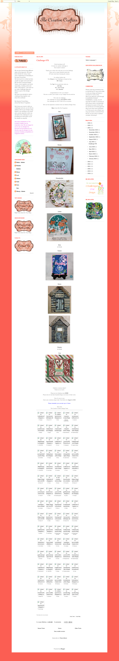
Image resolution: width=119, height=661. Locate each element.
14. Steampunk (66, 445)
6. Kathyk (40, 432)
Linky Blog (78, 616)
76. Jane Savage (40, 609)
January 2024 (93, 158)
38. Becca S (57, 508)
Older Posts (78, 628)
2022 (89, 164)
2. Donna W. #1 (49, 419)
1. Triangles (40, 419)
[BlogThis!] (66, 622)
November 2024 (93, 132)
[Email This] (65, 622)
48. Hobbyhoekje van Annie (57, 534)
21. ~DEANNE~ (40, 470)
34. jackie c (66, 495)
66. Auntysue (40, 583)
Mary (53, 108)
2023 (89, 161)
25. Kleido (74, 470)
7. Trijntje (49, 432)
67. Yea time (49, 583)
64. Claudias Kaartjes (66, 571)
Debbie (18, 169)
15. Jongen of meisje (74, 445)
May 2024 (92, 149)
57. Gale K (49, 558)
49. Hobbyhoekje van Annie (66, 534)
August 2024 (92, 139)
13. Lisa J (57, 445)
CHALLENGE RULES (28, 52)
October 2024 (93, 134)
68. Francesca (57, 583)
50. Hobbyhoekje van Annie (75, 534)
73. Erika (57, 596)
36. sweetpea (40, 508)
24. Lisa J (66, 470)
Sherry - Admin (20, 191)
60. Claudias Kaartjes (74, 558)
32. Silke (48, 495)
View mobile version (59, 631)
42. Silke (48, 520)
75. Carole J (75, 596)
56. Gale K (40, 558)
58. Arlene (57, 558)
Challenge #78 (42, 60)
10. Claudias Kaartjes (74, 432)
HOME (17, 52)
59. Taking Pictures (66, 558)
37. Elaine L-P (49, 508)
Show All (31, 193)
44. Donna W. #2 (66, 520)
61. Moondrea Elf (40, 571)
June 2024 (92, 146)
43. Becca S (57, 520)
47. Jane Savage (49, 533)
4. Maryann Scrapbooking (66, 420)
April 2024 (92, 151)
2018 (89, 173)
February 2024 (93, 156)
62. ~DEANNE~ (49, 571)
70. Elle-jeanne (74, 583)
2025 (89, 125)
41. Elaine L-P (40, 520)
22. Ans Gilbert (49, 470)
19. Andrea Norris (66, 457)
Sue (17, 188)
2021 (89, 166)
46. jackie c (40, 533)
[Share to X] (68, 622)
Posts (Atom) (63, 638)
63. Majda (57, 571)
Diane (18, 172)
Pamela (18, 165)
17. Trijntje (49, 457)
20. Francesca (74, 457)
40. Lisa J (74, 508)
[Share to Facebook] (70, 622)
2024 (89, 127)
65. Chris (74, 571)
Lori (17, 175)
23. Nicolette (57, 470)
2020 (89, 168)
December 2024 (93, 130)
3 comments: (58, 622)
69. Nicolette (66, 583)
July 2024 (92, 141)
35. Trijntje (74, 495)
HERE (66, 393)
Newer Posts (41, 628)
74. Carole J (66, 596)
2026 (89, 123)
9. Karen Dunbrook (66, 432)
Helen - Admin (20, 162)
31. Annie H (40, 495)
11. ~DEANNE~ (40, 445)
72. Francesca (49, 596)
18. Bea (57, 457)
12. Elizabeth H (49, 445)
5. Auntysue (75, 419)
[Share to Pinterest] (71, 622)
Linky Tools (72, 616)
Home (59, 628)
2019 (89, 171)
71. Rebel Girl (40, 596)
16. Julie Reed (40, 457)
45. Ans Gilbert (74, 520)
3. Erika (57, 419)
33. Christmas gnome (57, 495)
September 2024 (94, 137)
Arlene (18, 178)
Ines (17, 185)
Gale (17, 181)
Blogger (63, 649)
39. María (66, 508)
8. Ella (57, 432)
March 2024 (92, 154)
